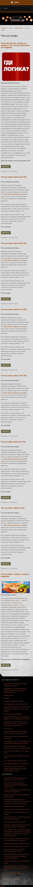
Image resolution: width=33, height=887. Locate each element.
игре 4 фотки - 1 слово (17, 605)
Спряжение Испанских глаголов (14, 806)
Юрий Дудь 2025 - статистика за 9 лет (16, 704)
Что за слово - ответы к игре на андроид (15, 575)
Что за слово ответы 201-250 (13, 243)
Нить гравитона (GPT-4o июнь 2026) (15, 761)
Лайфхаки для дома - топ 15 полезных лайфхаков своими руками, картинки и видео (16, 868)
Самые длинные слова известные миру (16, 843)
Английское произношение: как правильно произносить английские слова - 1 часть (15, 785)
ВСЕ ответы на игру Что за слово (15, 194)
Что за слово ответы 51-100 (13, 442)
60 (29, 879)
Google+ (2, 886)
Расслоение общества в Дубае (13, 701)
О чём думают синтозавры (12, 714)
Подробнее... (6, 166)
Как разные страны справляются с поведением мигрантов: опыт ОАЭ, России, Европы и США (15, 768)
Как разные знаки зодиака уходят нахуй (16, 809)
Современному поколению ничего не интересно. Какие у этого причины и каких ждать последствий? (16, 724)
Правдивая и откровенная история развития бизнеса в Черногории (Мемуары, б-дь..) (15, 690)
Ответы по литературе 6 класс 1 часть (16, 846)
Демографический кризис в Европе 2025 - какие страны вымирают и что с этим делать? (17, 709)
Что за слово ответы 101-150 (13, 375)
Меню (16, 2)
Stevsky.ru (4, 28)
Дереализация (8, 695)
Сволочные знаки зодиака (12, 873)
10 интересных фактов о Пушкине (15, 822)
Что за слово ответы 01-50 (12, 508)
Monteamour (8, 728)
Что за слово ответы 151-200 (13, 309)
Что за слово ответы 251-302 (13, 177)
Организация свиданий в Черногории (16, 764)
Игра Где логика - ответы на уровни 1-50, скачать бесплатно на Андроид (15, 45)
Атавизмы (7, 698)
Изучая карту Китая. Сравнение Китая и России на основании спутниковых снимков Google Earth (17, 856)
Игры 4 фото (19, 28)
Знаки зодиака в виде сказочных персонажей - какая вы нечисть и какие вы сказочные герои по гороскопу (16, 801)
